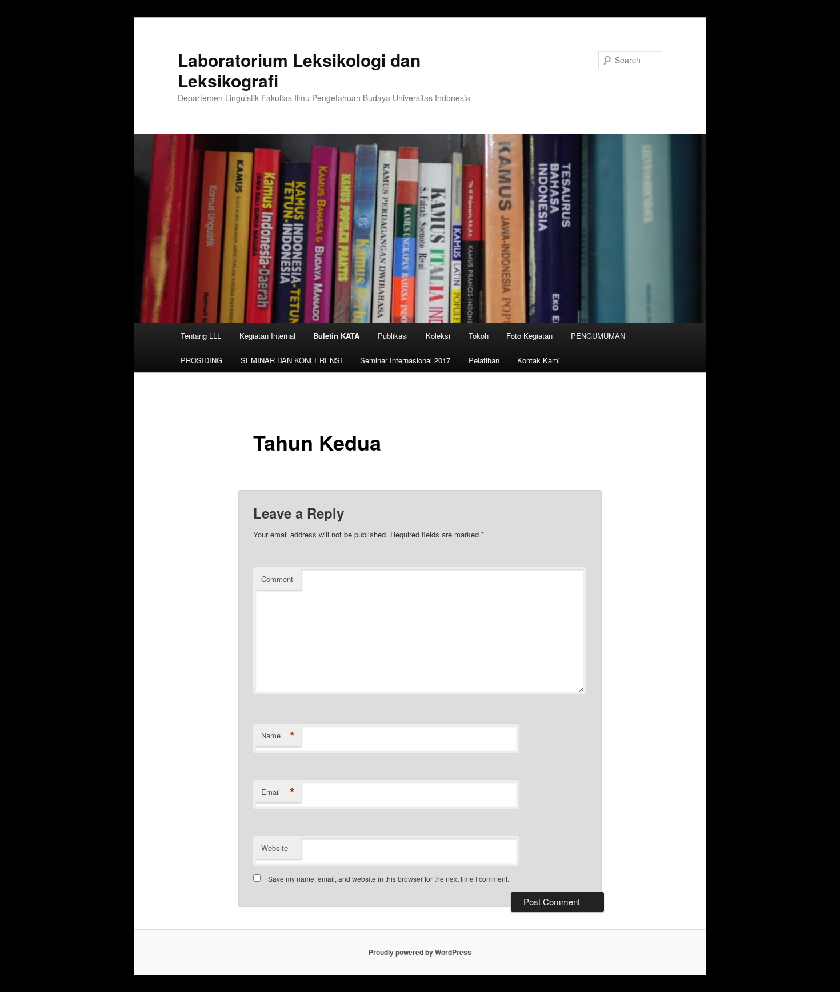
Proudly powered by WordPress (420, 952)
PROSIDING (201, 360)
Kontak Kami (538, 360)
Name (278, 735)
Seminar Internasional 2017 (405, 360)
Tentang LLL (201, 335)
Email (278, 792)
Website (274, 847)
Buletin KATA (336, 335)
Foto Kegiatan (529, 335)
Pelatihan (484, 360)
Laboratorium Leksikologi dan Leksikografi (299, 70)
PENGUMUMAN (598, 335)
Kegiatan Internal (267, 335)
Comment (277, 578)
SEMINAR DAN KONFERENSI (291, 360)
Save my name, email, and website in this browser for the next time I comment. (388, 878)
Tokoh (479, 335)
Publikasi (393, 335)
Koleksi (438, 335)
